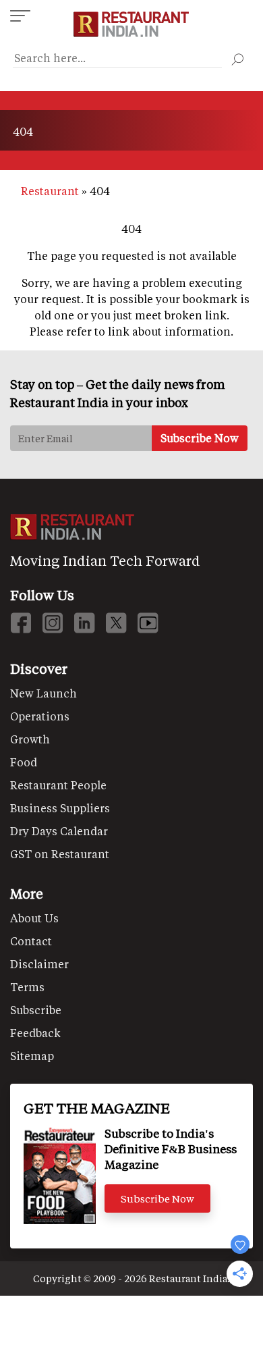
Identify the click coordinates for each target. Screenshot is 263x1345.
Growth (30, 739)
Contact (31, 941)
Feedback (35, 1033)
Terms (27, 987)
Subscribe (35, 1010)
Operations (39, 716)
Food (23, 762)
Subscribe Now (157, 1198)
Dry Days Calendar (59, 831)
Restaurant (50, 191)
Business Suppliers (60, 808)
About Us (34, 918)
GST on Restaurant (59, 854)
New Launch (43, 693)
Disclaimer (39, 964)
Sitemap (32, 1056)
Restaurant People (58, 785)
